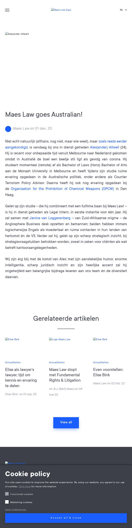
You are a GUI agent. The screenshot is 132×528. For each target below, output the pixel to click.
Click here (25, 486)
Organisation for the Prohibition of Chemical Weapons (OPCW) (62, 189)
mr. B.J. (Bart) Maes (61, 389)
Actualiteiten (13, 362)
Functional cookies (21, 494)
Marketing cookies (21, 502)
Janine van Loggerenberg (50, 218)
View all (66, 423)
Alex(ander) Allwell (104, 148)
